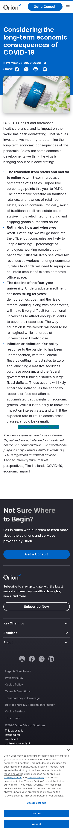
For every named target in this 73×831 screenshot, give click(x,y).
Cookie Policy (14, 684)
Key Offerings (14, 623)
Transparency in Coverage (22, 698)
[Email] (44, 69)
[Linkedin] (35, 69)
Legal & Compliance (18, 671)
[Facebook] (16, 69)
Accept (36, 823)
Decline (36, 813)
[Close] (68, 750)
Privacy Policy (14, 677)
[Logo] (12, 6)
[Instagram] (22, 659)
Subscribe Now (36, 606)
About (8, 642)
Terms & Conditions (18, 691)
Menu (68, 7)
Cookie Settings (15, 711)
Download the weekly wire (38, 427)
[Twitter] (25, 69)
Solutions (10, 633)
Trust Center (13, 718)
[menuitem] (36, 623)
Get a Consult (45, 7)
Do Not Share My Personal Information (30, 704)
